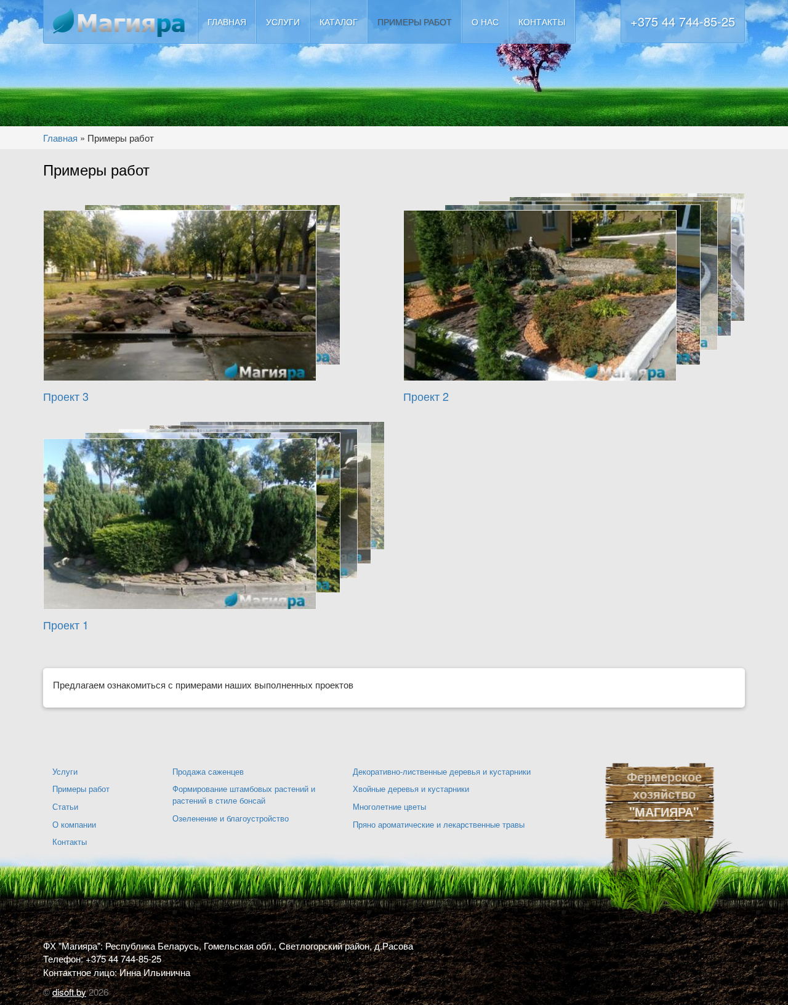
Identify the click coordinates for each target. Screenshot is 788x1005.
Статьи (65, 806)
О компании (74, 824)
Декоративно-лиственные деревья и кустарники (442, 771)
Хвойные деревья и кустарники (411, 788)
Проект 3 (66, 396)
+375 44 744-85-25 (682, 21)
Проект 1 (66, 624)
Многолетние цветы (389, 806)
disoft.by (69, 991)
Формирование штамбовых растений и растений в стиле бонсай (243, 794)
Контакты (541, 21)
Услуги (283, 21)
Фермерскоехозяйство (664, 785)
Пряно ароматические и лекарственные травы (439, 824)
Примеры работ (414, 21)
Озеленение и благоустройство (230, 818)
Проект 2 (426, 396)
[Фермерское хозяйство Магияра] (120, 22)
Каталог (339, 21)
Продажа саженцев (208, 771)
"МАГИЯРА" (664, 811)
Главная (226, 21)
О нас (485, 21)
